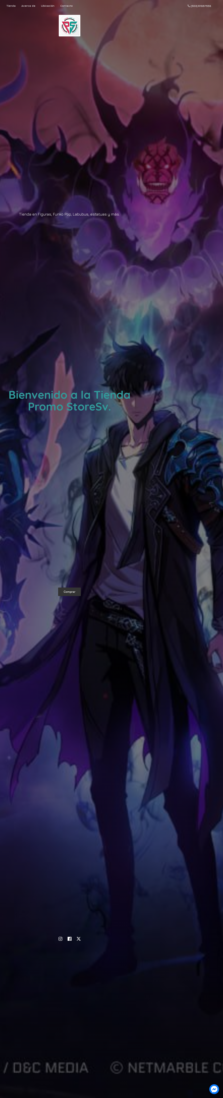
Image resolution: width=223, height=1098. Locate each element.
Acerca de (28, 5)
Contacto (66, 5)
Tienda (11, 5)
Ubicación (48, 5)
